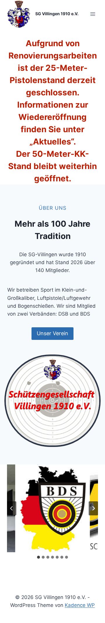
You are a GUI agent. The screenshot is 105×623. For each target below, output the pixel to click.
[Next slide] (93, 508)
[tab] (38, 557)
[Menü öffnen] (92, 13)
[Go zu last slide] (11, 508)
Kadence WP (80, 605)
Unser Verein (52, 333)
